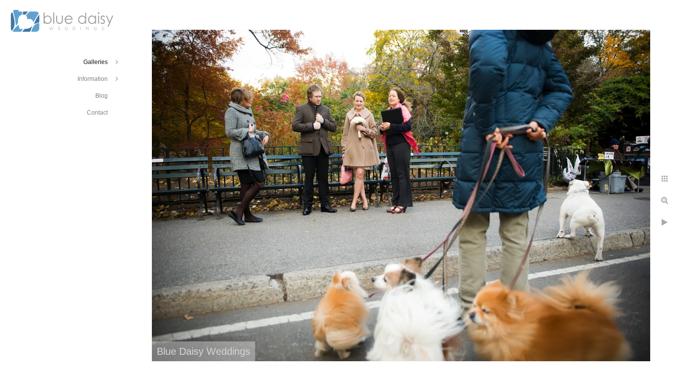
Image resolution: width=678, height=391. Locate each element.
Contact (97, 112)
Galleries (95, 62)
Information (92, 78)
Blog (101, 95)
